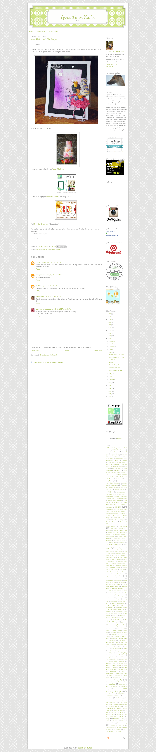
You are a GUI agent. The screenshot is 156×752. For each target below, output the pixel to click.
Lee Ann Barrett (116, 52)
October (112, 344)
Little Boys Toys (118, 593)
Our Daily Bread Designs (116, 621)
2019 (109, 333)
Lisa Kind (39, 262)
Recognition (41, 31)
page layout (124, 622)
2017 (109, 339)
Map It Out (108, 599)
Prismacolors (109, 642)
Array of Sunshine (119, 458)
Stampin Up (118, 680)
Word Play (121, 725)
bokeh (113, 472)
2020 (109, 330)
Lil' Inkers (124, 590)
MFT (107, 603)
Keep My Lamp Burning (113, 584)
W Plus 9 (115, 720)
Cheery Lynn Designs (112, 483)
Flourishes (109, 540)
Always (123, 456)
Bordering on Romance (111, 474)
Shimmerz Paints (110, 663)
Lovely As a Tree (120, 595)
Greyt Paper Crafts (78, 17)
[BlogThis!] (59, 247)
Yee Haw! (111, 362)
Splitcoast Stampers (114, 675)
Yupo (124, 729)
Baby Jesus (111, 462)
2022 (109, 325)
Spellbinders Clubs (122, 673)
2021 (109, 328)
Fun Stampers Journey (120, 547)
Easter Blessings (115, 519)
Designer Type (109, 507)
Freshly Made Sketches (113, 545)
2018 (109, 336)
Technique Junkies (112, 696)
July (111, 349)
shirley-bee (40, 296)
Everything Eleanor (117, 528)
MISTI (113, 603)
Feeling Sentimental (110, 536)
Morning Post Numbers (121, 607)
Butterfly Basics (121, 476)
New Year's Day (115, 613)
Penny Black (113, 632)
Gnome (107, 555)
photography (114, 634)
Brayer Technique (122, 474)
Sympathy (121, 694)
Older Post (98, 351)
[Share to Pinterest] (65, 247)
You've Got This (117, 729)
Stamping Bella (46, 249)
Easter (107, 520)
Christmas (114, 485)
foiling (107, 542)
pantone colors (110, 624)
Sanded (125, 648)
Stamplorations (122, 682)
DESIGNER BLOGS (85, 748)
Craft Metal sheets (111, 494)
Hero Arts (122, 569)
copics (38, 249)
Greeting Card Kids (111, 557)
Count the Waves (121, 492)
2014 (109, 388)
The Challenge (110, 702)
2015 (109, 385)
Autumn (124, 460)
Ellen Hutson (121, 524)
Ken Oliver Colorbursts (116, 585)
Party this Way (121, 628)
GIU (126, 551)
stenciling (112, 684)
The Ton (109, 710)
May (111, 374)
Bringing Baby (111, 476)
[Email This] (57, 247)
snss (123, 671)
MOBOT (123, 605)
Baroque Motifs (121, 462)
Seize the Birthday (52, 197)
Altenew (114, 456)
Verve (107, 721)
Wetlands (112, 725)
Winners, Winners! (114, 368)
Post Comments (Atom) (48, 355)
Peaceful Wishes (116, 630)
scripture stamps (121, 651)
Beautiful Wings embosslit (112, 464)
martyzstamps (41, 275)
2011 (109, 396)
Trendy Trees (113, 716)
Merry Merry (122, 601)
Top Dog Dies (110, 714)
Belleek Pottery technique (117, 466)
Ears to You (122, 517)
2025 (109, 317)
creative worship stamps (114, 500)
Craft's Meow (122, 494)
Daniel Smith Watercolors (116, 503)
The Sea (125, 708)
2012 (109, 394)
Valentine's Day (118, 718)
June (111, 352)
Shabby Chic (115, 659)
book (118, 472)
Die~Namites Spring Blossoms (118, 511)
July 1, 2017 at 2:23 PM (55, 275)
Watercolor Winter (110, 723)
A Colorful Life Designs (112, 448)
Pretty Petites (112, 640)
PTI (117, 642)
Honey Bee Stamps (118, 574)
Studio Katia (122, 684)
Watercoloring (56, 249)
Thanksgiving (119, 698)
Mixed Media (110, 605)
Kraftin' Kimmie (117, 588)
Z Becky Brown (110, 731)
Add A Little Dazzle (118, 450)
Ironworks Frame (109, 580)
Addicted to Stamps (112, 452)
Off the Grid (122, 615)
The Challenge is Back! (115, 370)
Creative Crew (110, 498)
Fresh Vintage (121, 542)
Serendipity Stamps (110, 657)
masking (116, 599)
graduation (122, 555)
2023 (109, 322)
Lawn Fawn (116, 590)
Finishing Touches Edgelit (119, 538)
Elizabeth (113, 524)
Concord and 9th (119, 489)
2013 (109, 391)
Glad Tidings (111, 553)
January (112, 379)
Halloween (111, 561)
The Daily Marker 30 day (120, 704)
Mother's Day (109, 611)
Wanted (123, 720)
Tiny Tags (121, 712)
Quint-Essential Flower (121, 644)
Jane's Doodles (118, 580)
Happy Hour (109, 565)
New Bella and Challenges (116, 354)
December (113, 341)
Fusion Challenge (58, 169)
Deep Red (122, 504)
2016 (109, 383)
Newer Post (35, 351)
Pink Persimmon (115, 636)
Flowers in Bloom (120, 540)
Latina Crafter (109, 590)
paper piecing (120, 624)
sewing (109, 659)
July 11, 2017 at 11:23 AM (62, 309)
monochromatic (109, 607)
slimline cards (122, 669)
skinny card (116, 667)
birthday (117, 470)
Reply (38, 269)
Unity (107, 718)
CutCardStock (115, 502)
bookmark (123, 472)
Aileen (38, 286)
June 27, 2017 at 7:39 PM (52, 262)
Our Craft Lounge (117, 620)
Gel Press (108, 549)
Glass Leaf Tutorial (120, 553)
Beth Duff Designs (116, 468)
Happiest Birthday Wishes (118, 563)
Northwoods (114, 615)
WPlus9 (119, 727)
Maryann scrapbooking (44, 309)
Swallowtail (116, 689)
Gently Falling (118, 549)
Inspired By (108, 578)
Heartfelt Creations (115, 567)
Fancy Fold (115, 530)
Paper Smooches (109, 626)
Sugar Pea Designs (111, 686)
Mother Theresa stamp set (116, 609)
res (121, 646)
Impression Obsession (114, 576)
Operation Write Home (112, 618)
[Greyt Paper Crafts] (106, 233)
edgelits (123, 519)
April (111, 377)
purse (113, 644)
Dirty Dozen (122, 513)
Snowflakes (113, 671)
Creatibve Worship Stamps (121, 496)
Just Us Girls (121, 582)
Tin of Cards (113, 712)
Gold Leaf (114, 555)
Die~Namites (109, 509)
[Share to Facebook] (63, 247)
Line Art (110, 593)
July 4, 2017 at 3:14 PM (53, 296)
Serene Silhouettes (122, 657)
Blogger (119, 438)
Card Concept (119, 479)
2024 (109, 319)
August (112, 347)
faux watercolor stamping (119, 534)
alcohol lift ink (116, 454)
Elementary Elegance (111, 522)
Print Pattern (122, 640)
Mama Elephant (120, 597)
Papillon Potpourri (110, 628)
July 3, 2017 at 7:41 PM (49, 286)
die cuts (118, 506)
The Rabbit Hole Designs (115, 706)
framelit (112, 543)
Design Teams (53, 31)
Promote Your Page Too (112, 235)
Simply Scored (116, 665)
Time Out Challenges (41, 224)
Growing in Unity (116, 559)
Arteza (116, 460)
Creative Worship (122, 498)
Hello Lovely (114, 569)
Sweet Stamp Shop (110, 693)
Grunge (125, 559)
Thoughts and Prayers (118, 710)
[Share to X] (61, 247)
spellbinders (110, 673)
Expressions (108, 530)
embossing (123, 526)
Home (31, 31)
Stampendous (116, 677)
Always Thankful (109, 458)
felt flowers (119, 536)
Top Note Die (120, 714)
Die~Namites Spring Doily (112, 513)
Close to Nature (113, 487)
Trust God (121, 716)
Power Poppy (123, 638)
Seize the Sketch (117, 655)
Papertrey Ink (120, 626)
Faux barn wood (111, 532)
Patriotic (107, 630)
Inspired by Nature (119, 578)
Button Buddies (109, 479)
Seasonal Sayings (110, 653)
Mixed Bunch (120, 603)
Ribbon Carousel (116, 648)
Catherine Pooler (121, 481)
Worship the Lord (110, 727)
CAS (110, 481)
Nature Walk (119, 611)
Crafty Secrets (109, 496)
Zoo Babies (118, 731)
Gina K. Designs (118, 551)
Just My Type (113, 582)
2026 (109, 314)
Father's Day (123, 530)
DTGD (115, 517)
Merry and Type (113, 601)
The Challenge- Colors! (115, 365)
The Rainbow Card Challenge (116, 707)
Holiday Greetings (110, 572)
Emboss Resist (110, 526)
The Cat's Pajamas (120, 700)
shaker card (124, 659)
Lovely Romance (110, 597)
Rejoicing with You (112, 646)
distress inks (110, 515)
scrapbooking (111, 651)
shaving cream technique (116, 661)
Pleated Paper (114, 638)
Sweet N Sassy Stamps (116, 690)
